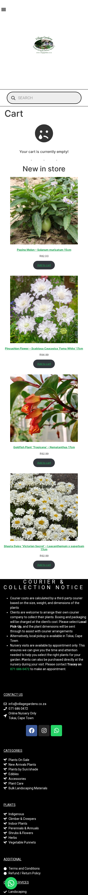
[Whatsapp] (56, 730)
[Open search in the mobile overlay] (44, 98)
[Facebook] (31, 730)
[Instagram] (44, 730)
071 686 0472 (20, 669)
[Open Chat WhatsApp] (11, 883)
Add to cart (44, 265)
